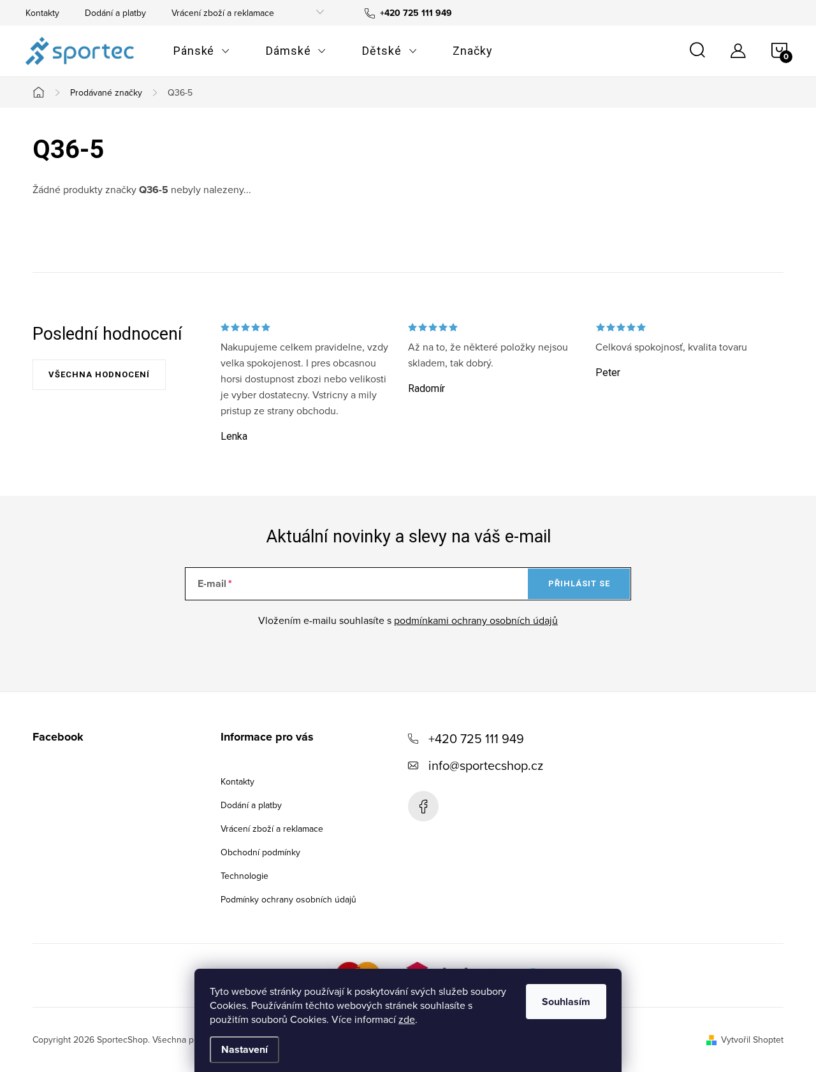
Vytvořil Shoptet (752, 1039)
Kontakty (42, 12)
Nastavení (244, 1049)
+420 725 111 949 (476, 738)
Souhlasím (566, 1001)
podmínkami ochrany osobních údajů (476, 620)
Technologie (244, 875)
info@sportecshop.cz (485, 765)
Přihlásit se (579, 583)
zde (406, 1019)
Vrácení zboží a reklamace (222, 12)
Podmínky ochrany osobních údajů (288, 899)
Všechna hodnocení (99, 374)
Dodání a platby (115, 12)
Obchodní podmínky (260, 852)
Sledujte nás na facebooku (423, 806)
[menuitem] (202, 50)
